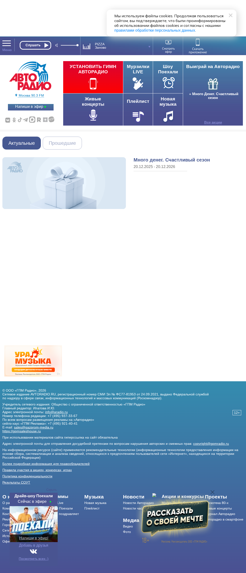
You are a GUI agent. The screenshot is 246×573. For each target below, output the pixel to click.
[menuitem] (63, 496)
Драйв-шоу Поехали (57, 508)
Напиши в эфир (29, 106)
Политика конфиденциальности (27, 476)
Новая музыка (95, 503)
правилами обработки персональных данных (154, 30)
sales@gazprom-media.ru (33, 427)
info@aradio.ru (56, 412)
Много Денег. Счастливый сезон (215, 96)
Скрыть (51, 490)
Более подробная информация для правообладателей (46, 464)
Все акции (213, 122)
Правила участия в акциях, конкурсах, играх (37, 470)
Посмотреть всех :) (34, 559)
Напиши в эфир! (33, 538)
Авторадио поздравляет (60, 514)
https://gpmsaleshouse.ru (21, 431)
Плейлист (91, 508)
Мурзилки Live (52, 503)
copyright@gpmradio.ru (211, 444)
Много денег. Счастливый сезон (172, 159)
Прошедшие (62, 143)
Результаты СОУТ (16, 482)
